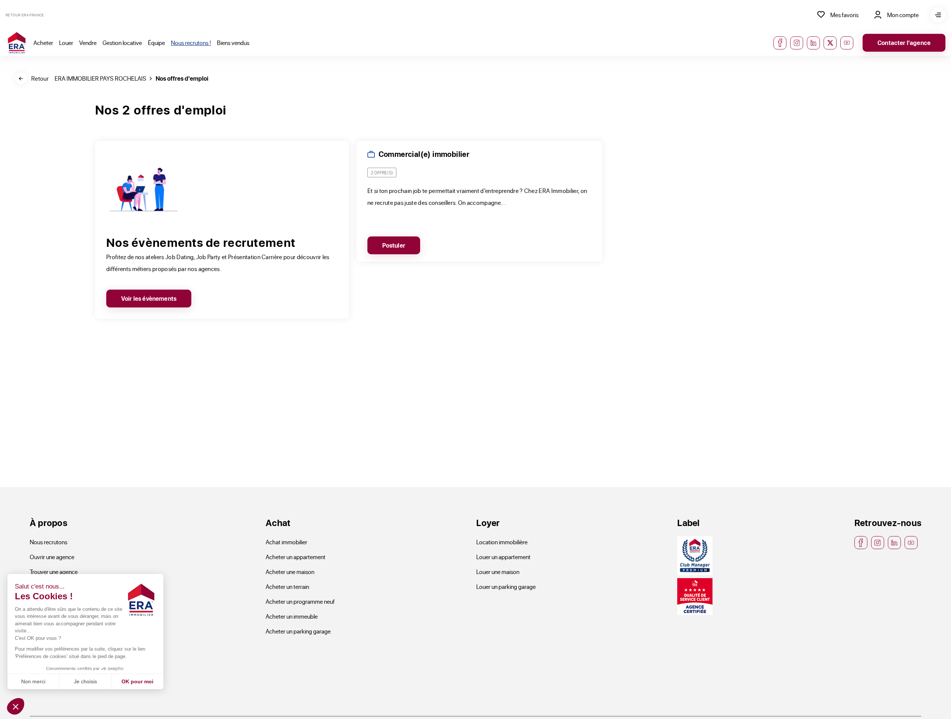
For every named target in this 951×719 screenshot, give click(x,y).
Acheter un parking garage (298, 631)
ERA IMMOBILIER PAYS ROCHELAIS (100, 78)
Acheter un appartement (295, 557)
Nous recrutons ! (191, 42)
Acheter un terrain (287, 586)
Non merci (33, 681)
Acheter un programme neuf (300, 601)
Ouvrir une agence (52, 557)
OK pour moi (137, 681)
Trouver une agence (54, 571)
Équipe (156, 42)
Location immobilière (502, 542)
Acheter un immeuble (292, 616)
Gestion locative (122, 42)
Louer (66, 42)
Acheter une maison (290, 571)
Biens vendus (233, 42)
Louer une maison (497, 571)
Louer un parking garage (506, 586)
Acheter (43, 42)
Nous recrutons (48, 542)
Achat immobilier (286, 542)
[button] (16, 706)
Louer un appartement (503, 557)
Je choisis (85, 681)
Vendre (88, 42)
